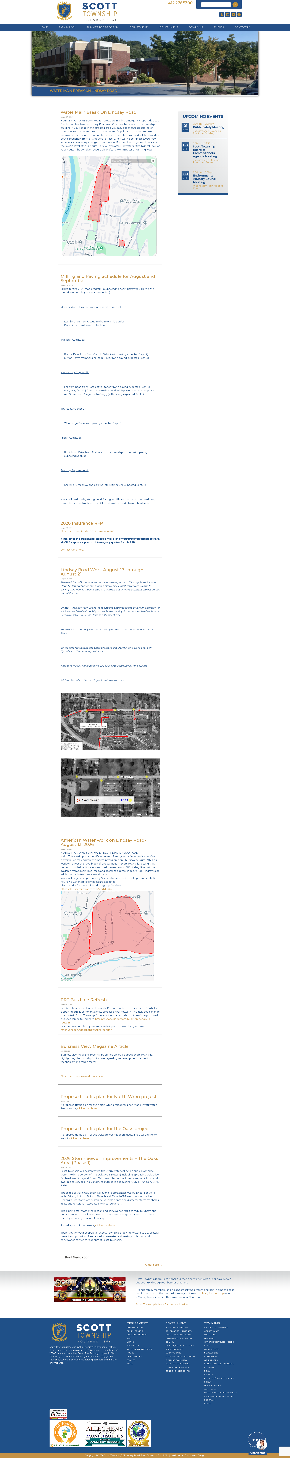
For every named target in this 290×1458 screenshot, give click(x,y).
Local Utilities (211, 1349)
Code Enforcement (137, 1335)
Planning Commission (177, 1360)
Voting (207, 1403)
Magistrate (133, 1345)
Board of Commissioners (179, 1331)
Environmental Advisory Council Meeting (204, 179)
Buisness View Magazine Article (95, 1046)
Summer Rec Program (103, 27)
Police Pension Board (177, 1364)
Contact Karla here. (72, 549)
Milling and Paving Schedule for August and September (108, 278)
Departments (139, 27)
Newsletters (211, 1353)
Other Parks (211, 1360)
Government (169, 27)
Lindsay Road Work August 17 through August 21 (102, 572)
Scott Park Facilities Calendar (220, 1393)
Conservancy (211, 1331)
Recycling (209, 1374)
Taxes (130, 1364)
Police (130, 1353)
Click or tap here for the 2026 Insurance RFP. (88, 531)
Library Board (173, 1353)
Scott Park (210, 1389)
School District (212, 1385)
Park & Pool (67, 27)
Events (219, 27)
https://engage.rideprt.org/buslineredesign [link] (86, 1029)
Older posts (153, 1264)
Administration (135, 1327)
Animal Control (135, 1331)
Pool (207, 1371)
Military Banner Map (211, 1293)
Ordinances (210, 1356)
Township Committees (177, 1367)
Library (131, 1342)
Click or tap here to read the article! (82, 1076)
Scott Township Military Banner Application (162, 1304)
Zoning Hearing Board (178, 1371)
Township (196, 27)
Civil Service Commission (178, 1335)
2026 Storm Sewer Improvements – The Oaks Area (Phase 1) (109, 1160)
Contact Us (243, 27)
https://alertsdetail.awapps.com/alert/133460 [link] (87, 889)
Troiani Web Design (195, 1455)
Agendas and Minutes (177, 1327)
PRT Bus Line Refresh (84, 999)
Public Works (134, 1356)
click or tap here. (87, 1108)
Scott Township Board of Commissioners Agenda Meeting (205, 151)
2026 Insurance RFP (82, 523)
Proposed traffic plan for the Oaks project (105, 1128)
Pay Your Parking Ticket (139, 1349)
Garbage (209, 1338)
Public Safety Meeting (208, 127)
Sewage (131, 1360)
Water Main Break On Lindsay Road (98, 112)
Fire (129, 1338)
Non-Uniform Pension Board (181, 1356)
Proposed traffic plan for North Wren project (109, 1096)
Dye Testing (210, 1335)
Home (44, 27)
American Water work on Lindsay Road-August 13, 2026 (103, 842)
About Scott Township (216, 1327)
